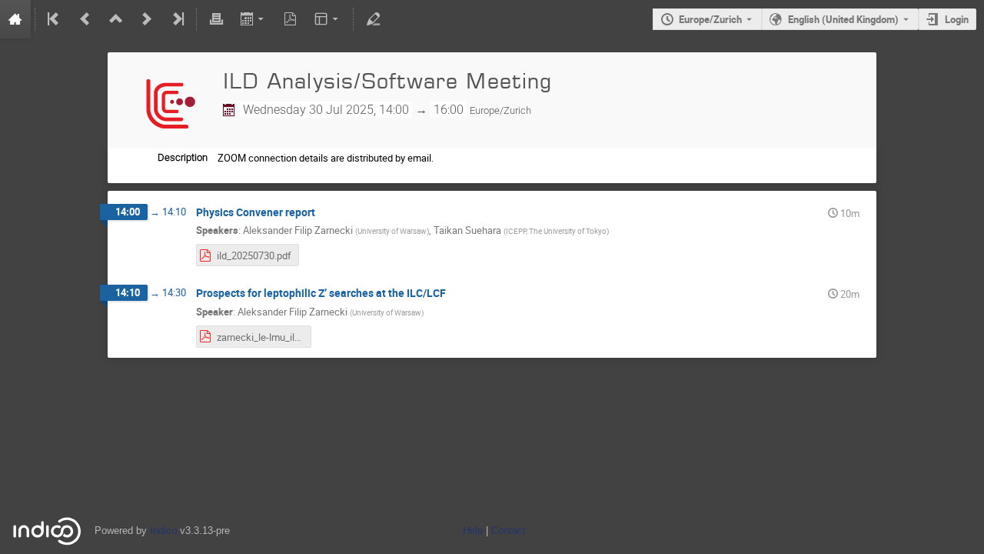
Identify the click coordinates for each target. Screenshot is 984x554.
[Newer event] (146, 19)
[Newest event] (176, 19)
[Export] (253, 19)
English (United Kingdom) (843, 19)
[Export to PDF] (290, 19)
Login (957, 19)
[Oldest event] (54, 19)
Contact (508, 530)
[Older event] (85, 19)
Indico (163, 530)
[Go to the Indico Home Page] (15, 19)
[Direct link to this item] (326, 213)
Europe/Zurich (710, 19)
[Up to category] (116, 19)
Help (473, 530)
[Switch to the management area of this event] (372, 19)
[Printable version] (216, 19)
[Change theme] (328, 19)
